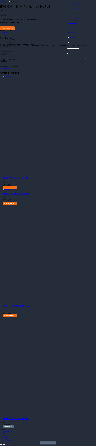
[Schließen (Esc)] (4, 444)
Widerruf (4, 433)
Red (21, 30)
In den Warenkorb (7, 28)
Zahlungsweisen (6, 439)
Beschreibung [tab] (5, 32)
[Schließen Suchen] (67, 53)
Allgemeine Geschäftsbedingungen (10, 431)
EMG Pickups (17, 30)
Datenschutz (5, 432)
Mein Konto (5, 438)
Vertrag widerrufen (6, 434)
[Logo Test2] (38, 9)
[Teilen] (3, 444)
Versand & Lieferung (7, 440)
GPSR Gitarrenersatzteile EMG (6, 68)
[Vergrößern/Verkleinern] (0, 444)
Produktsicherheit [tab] (6, 33)
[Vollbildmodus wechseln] (1, 444)
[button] (10, 187)
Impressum (5, 436)
